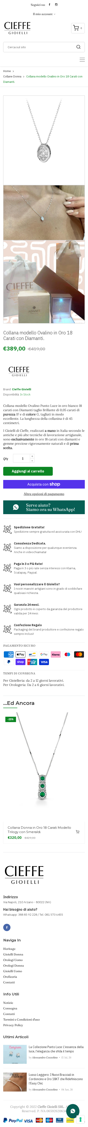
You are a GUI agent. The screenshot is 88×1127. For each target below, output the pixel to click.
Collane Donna (12, 76)
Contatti (9, 982)
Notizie (8, 1003)
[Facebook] (6, 927)
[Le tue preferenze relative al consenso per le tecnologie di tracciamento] (80, 1119)
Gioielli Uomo (12, 971)
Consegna (10, 1008)
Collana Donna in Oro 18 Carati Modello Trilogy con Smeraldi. (39, 830)
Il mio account (43, 14)
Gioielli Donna (13, 954)
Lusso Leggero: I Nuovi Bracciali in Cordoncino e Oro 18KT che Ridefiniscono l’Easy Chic (56, 1079)
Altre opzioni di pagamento (44, 494)
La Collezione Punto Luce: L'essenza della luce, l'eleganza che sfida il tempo (56, 1049)
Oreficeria (10, 977)
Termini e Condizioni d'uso (21, 1019)
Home (7, 71)
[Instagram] (16, 925)
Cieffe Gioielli (21, 389)
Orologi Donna (13, 965)
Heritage (9, 949)
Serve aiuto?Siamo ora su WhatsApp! (50, 507)
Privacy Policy (13, 1025)
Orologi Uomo (13, 960)
